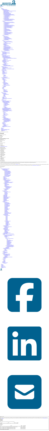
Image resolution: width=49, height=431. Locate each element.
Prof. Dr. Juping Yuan (7, 212)
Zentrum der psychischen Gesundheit (7, 33)
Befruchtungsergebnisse (9, 242)
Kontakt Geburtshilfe (5, 233)
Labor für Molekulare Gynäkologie (7, 254)
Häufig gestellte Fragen (6, 252)
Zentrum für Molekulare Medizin (7, 15)
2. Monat (7, 216)
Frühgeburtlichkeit (6, 232)
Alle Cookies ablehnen (2, 429)
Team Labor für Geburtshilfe (7, 255)
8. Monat (7, 219)
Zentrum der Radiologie (6, 34)
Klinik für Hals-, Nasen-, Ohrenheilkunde (8, 27)
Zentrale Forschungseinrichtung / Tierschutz (9, 20)
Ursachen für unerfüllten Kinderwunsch (8, 235)
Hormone (5, 249)
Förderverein (5, 124)
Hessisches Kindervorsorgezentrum (7, 46)
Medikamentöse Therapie (6, 197)
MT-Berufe (5, 90)
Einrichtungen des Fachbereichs (6, 10)
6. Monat (7, 218)
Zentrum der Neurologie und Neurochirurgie (8, 32)
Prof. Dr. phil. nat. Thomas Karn (8, 175)
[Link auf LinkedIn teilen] (24, 367)
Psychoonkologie (5, 199)
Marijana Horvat (6, 193)
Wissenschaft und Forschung (5, 67)
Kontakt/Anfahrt (3, 261)
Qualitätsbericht (3, 68)
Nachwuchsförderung (6, 113)
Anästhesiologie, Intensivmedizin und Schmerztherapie (10, 22)
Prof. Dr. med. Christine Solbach (8, 171)
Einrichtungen (2, 128)
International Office (4, 64)
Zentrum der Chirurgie (7, 24)
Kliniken (4, 21)
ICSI (7, 239)
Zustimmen (2, 424)
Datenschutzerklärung (3, 266)
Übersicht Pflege (3, 51)
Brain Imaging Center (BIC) (6, 18)
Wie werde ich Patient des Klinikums (7, 65)
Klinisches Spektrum (5, 195)
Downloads (2, 264)
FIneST (4, 80)
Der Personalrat (3, 117)
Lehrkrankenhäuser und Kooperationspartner (6, 126)
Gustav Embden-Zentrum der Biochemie (7, 13)
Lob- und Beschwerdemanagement (5, 61)
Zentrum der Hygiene (5, 36)
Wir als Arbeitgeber (4, 93)
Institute (3, 35)
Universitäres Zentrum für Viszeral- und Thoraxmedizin (9, 49)
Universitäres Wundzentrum (7, 50)
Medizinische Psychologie (6, 11)
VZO (6, 237)
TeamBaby (5, 258)
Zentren (3, 40)
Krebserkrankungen (3, 130)
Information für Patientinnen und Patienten (7, 57)
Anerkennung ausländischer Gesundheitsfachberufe (7, 98)
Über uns (3, 78)
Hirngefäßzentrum (5, 44)
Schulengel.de (5, 125)
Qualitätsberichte (2, 265)
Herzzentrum (6, 28)
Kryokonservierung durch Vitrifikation (9, 245)
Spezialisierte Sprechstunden (6, 225)
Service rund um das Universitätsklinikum (6, 55)
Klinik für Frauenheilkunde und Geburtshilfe (9, 26)
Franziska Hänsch (6, 211)
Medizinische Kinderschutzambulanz (7, 47)
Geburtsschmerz (7, 222)
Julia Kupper (6, 194)
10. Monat (7, 220)
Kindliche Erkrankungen (7, 230)
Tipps (4, 260)
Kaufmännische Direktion (7, 104)
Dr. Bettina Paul (6, 207)
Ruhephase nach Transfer (9, 244)
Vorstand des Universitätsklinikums (7, 102)
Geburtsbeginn (7, 221)
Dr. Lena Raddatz (6, 204)
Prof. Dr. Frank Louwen (7, 202)
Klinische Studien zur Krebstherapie (8, 186)
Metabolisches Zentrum (7, 45)
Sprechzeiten (38, 165)
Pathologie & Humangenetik (6, 37)
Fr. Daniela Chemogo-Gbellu (7, 173)
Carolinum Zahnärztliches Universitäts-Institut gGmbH (10, 19)
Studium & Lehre (4, 79)
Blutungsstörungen (5, 178)
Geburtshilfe (5, 179)
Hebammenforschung (5, 257)
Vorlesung (4, 259)
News (3, 88)
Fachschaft (5, 81)
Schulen (4, 89)
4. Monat (7, 217)
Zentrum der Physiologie (6, 17)
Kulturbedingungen (9, 243)
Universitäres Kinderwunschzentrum (7, 48)
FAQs (3, 99)
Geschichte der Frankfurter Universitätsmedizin (8, 110)
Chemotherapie (17, 164)
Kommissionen (6, 107)
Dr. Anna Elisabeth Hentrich (7, 205)
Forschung (3, 253)
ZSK (4, 74)
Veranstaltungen (3, 122)
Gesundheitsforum (4, 123)
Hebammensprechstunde (6, 228)
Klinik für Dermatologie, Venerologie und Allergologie (10, 25)
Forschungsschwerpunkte (4, 72)
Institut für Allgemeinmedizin (6, 12)
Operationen (6, 190)
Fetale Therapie (6, 227)
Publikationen (6, 256)
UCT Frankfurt (5, 42)
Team (4, 234)
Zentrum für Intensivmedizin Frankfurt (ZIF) (8, 41)
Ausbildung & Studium (4, 97)
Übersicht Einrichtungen (4, 9)
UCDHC (3, 111)
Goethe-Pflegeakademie (6, 91)
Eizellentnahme (8, 241)
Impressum (2, 267)
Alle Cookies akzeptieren (7, 429)
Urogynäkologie (5, 177)
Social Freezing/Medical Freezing (10, 246)
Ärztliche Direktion (6, 103)
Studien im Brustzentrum (6, 198)
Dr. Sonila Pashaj (6, 206)
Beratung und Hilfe (5, 62)
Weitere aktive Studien (8, 187)
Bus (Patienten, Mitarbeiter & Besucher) (6, 56)
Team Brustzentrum (5, 191)
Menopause (6, 250)
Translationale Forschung (4, 73)
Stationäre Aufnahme (7, 189)
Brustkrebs (6, 183)
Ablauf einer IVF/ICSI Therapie (10, 240)
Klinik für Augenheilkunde (7, 23)
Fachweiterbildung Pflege (6, 83)
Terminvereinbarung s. (34, 165)
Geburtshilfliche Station (8, 224)
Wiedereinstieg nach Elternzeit (6, 121)
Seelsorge (5, 63)
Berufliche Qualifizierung (4, 82)
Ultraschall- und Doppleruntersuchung (8, 226)
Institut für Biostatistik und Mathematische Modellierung (9, 14)
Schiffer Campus (5, 31)
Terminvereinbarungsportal (4, 169)
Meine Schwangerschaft (7, 215)
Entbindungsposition (8, 223)
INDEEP (3, 71)
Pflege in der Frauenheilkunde (6, 176)
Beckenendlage (6, 231)
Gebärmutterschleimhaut (7, 184)
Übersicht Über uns (4, 100)
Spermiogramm (6, 236)
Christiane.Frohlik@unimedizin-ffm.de (3, 146)
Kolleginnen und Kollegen (4, 262)
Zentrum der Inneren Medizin (7, 29)
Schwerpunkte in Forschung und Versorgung (6, 108)
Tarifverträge (5, 96)
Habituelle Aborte (7, 247)
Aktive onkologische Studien (7, 180)
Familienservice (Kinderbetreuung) (7, 120)
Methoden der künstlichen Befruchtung (9, 238)
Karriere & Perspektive (4, 52)
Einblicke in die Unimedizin (6, 94)
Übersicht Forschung (4, 70)
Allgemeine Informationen (6, 118)
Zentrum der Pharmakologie (6, 16)
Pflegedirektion (6, 105)
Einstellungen (1, 419)
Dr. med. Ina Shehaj (6, 174)
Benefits (4, 95)
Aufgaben (4, 75)
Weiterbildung (3, 85)
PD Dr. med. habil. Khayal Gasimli (8, 172)
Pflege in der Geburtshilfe (6, 214)
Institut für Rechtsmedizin (6, 39)
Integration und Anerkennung (6, 84)
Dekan (5, 106)
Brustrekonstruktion (5, 196)
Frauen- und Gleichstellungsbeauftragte (6, 119)
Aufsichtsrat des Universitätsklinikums (5, 101)
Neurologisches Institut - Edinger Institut (7, 38)
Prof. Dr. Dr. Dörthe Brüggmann (8, 203)
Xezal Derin (6, 210)
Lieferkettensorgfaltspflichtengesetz (5, 109)
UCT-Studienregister (6, 181)
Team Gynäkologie (5, 170)
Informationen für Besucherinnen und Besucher (6, 60)
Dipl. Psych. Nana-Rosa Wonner (8, 213)
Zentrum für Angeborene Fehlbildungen (7, 43)
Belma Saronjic (6, 192)
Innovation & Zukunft (4, 53)
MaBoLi (4, 116)
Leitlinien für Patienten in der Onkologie (8, 182)
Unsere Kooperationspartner (6, 200)
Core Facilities (5, 112)
